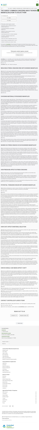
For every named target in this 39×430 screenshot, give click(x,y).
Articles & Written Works (7, 379)
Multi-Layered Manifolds (7, 357)
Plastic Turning (5, 353)
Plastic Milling (5, 351)
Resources (4, 376)
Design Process (5, 350)
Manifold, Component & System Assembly (9, 359)
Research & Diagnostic (6, 367)
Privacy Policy (5, 386)
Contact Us (4, 388)
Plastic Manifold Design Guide (7, 380)
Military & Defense (6, 370)
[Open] (37, 5)
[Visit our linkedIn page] (10, 406)
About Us (4, 377)
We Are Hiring (5, 385)
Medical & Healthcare (6, 366)
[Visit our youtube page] (13, 406)
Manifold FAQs (5, 382)
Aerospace (4, 364)
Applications (5, 363)
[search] (37, 1)
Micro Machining (5, 354)
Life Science (5, 369)
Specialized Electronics (6, 372)
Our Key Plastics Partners (7, 383)
